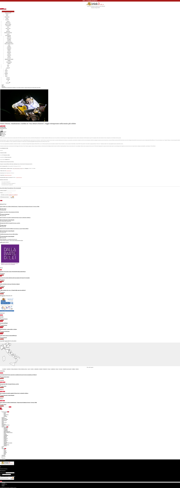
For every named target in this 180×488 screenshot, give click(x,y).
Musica (6, 74)
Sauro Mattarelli (4, 337)
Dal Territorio (7, 35)
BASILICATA (9, 38)
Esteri (7, 15)
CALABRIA (9, 39)
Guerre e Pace (8, 28)
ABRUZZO (9, 36)
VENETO (9, 63)
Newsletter (8, 79)
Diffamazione (8, 22)
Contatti (3, 484)
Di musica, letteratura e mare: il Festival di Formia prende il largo (13, 271)
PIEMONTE (9, 52)
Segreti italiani (8, 25)
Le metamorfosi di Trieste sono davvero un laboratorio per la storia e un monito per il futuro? (18, 374)
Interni (7, 14)
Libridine (6, 73)
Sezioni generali (7, 12)
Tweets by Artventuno (3, 468)
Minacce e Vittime (8, 24)
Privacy (3, 485)
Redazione (3, 273)
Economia (7, 19)
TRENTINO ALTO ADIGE (9, 59)
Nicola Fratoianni (4, 325)
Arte (6, 69)
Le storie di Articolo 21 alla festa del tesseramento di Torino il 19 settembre (15, 277)
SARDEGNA (53, 369)
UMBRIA (9, 60)
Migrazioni (8, 31)
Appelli (8, 34)
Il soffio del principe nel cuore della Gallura (9, 234)
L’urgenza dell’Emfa (4, 323)
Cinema (6, 70)
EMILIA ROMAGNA (9, 42)
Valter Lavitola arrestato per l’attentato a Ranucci (10, 284)
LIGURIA (9, 46)
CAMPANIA (9, 40)
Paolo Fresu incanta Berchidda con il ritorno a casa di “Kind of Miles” (14, 228)
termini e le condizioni (13, 194)
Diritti (8, 29)
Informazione (7, 16)
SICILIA (9, 56)
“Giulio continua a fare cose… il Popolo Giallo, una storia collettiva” (13, 290)
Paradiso (1, 316)
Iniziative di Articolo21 (8, 32)
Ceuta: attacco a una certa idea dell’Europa (8, 335)
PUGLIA (9, 53)
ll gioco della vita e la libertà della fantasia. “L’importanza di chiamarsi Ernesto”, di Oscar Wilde (19, 206)
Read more (2, 275)
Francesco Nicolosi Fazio (5, 214)
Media (8, 65)
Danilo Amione (3, 208)
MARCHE (9, 49)
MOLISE (9, 50)
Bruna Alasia (3, 127)
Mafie (3, 421)
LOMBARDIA (9, 47)
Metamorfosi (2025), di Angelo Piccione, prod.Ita (10, 223)
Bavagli (8, 21)
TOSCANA (9, 57)
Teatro (6, 76)
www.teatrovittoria (8, 170)
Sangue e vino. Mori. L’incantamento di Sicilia (9, 212)
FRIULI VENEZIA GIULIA (9, 43)
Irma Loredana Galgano (5, 376)
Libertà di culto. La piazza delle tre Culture (8, 329)
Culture (7, 18)
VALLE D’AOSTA (9, 62)
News (1, 269)
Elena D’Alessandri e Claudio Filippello (7, 219)
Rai (8, 66)
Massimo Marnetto (4, 318)
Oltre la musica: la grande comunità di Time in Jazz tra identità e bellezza (15, 217)
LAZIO (9, 45)
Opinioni (1, 315)
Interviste (8, 77)
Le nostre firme (4, 483)
